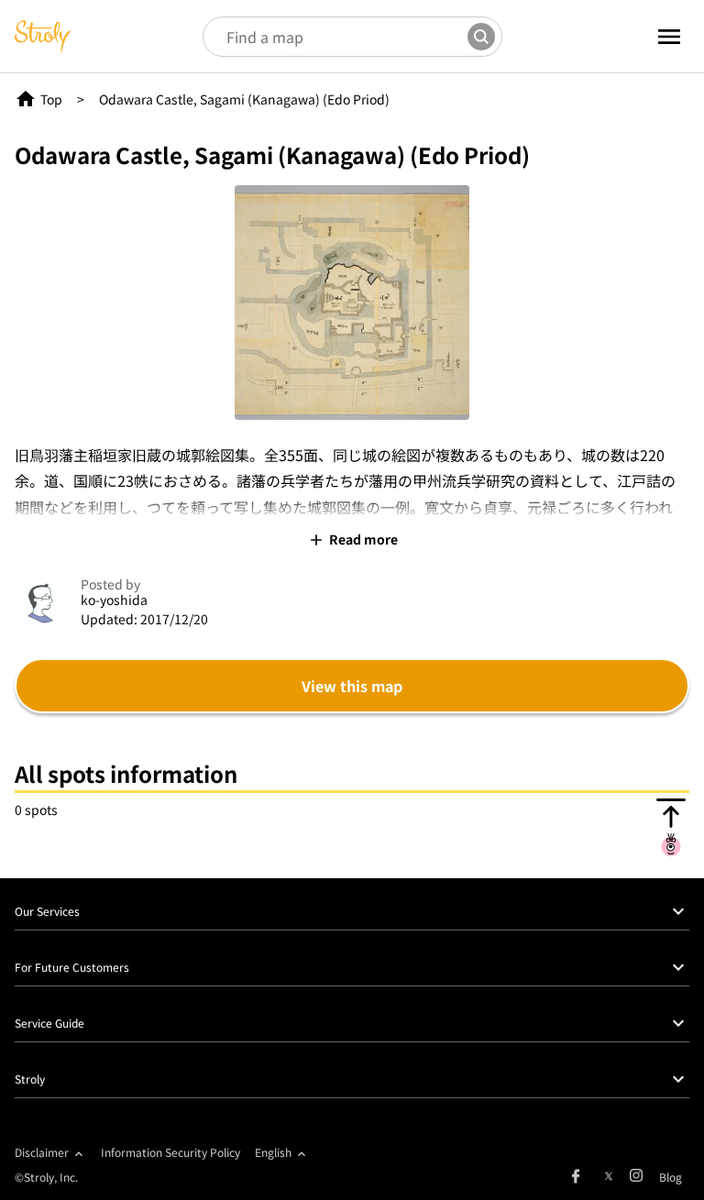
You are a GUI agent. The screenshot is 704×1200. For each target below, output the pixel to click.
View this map (352, 686)
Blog (670, 1176)
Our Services (47, 911)
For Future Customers (72, 966)
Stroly (30, 1078)
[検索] (481, 36)
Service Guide (49, 1022)
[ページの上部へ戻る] (671, 827)
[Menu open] (647, 36)
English (273, 1152)
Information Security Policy (170, 1152)
